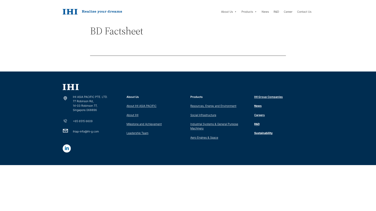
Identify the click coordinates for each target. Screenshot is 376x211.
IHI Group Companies (268, 96)
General (222, 124)
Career (288, 11)
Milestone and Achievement (144, 124)
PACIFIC (151, 105)
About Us (227, 11)
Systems (208, 124)
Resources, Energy (202, 105)
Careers (259, 115)
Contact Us (304, 11)
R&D (276, 11)
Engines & (203, 137)
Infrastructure (207, 115)
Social (194, 115)
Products (247, 11)
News (265, 11)
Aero (193, 137)
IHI (136, 115)
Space (214, 137)
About (131, 105)
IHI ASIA (140, 105)
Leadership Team (137, 133)
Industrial (196, 124)
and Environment (225, 105)
